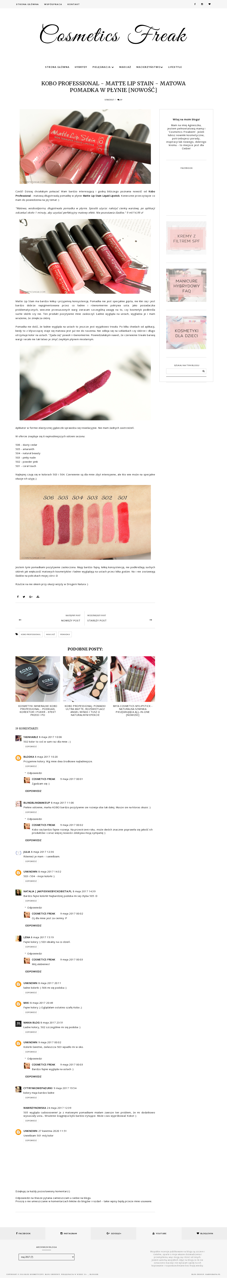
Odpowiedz (31, 746)
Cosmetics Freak (43, 779)
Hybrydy (81, 67)
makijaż (50, 634)
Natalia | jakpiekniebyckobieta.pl (47, 891)
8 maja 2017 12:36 (42, 851)
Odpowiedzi (34, 773)
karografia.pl (213, 1274)
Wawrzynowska (34, 1107)
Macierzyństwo (148, 67)
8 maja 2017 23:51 (52, 1022)
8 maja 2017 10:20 (46, 756)
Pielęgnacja (102, 67)
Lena (26, 937)
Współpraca (53, 4)
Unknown (30, 871)
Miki (26, 1002)
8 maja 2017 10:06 (50, 737)
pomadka (65, 634)
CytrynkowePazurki (38, 1088)
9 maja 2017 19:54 (65, 1088)
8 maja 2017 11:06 (62, 802)
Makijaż (125, 67)
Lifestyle (175, 67)
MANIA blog (31, 1022)
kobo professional (31, 634)
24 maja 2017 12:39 (59, 1107)
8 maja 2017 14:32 (49, 871)
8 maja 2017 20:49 (41, 1002)
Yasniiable (30, 737)
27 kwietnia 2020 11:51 (52, 1130)
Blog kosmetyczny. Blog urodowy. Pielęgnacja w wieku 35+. (56, 1274)
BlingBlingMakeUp (36, 802)
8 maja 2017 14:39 (84, 891)
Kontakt (73, 4)
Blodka (28, 756)
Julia (26, 851)
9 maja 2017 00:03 (71, 959)
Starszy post (97, 620)
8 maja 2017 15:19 (42, 937)
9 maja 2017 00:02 (71, 825)
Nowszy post (70, 620)
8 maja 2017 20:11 (49, 983)
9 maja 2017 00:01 (71, 779)
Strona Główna (27, 4)
